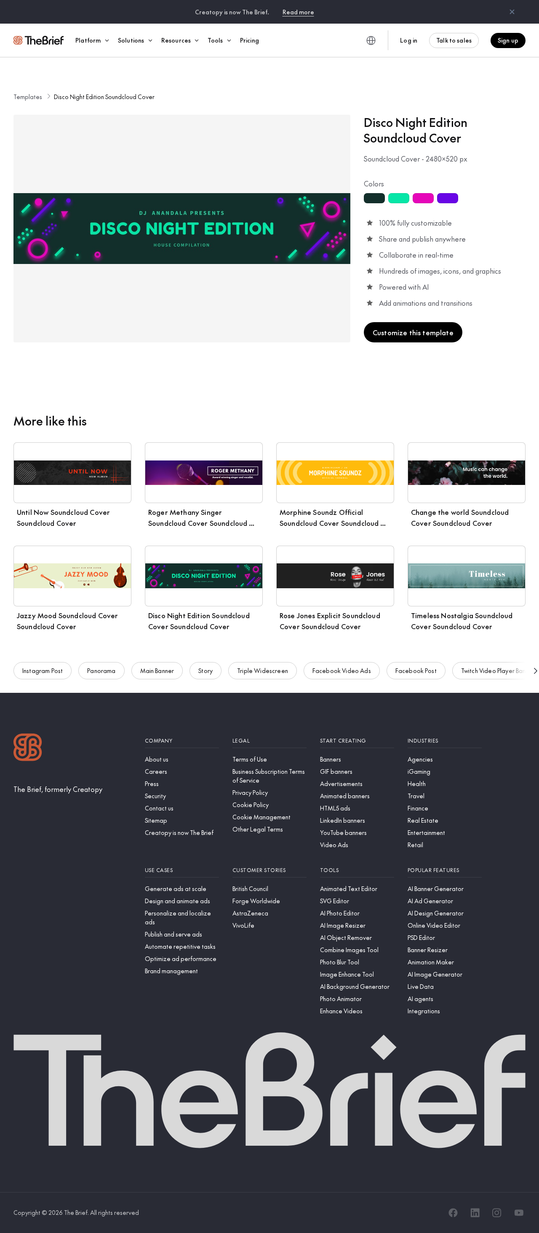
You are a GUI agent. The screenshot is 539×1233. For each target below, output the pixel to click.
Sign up (508, 40)
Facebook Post (416, 670)
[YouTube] (519, 1213)
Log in (408, 40)
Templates (27, 96)
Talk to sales (454, 40)
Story (205, 670)
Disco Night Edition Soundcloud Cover (104, 96)
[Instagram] (497, 1213)
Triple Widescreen (262, 670)
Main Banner (157, 670)
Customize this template (413, 332)
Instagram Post (42, 670)
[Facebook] (453, 1213)
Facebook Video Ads (341, 670)
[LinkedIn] (475, 1213)
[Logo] (27, 748)
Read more (298, 12)
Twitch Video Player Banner (498, 670)
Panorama (101, 670)
